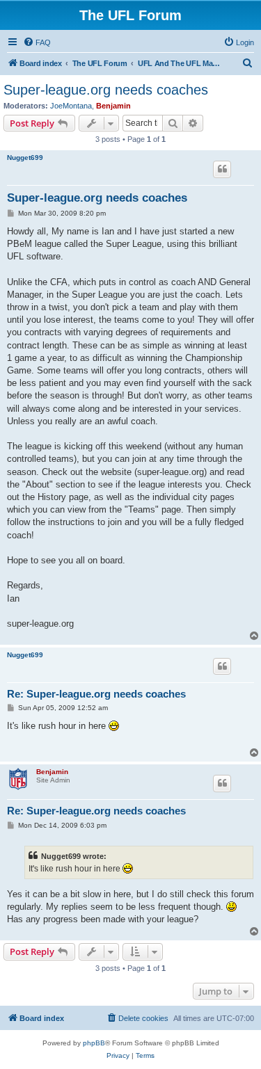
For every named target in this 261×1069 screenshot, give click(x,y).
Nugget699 (25, 157)
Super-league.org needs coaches (105, 89)
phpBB (94, 1043)
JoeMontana (71, 106)
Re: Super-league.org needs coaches (96, 694)
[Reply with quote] (222, 169)
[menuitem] (37, 42)
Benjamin (113, 106)
